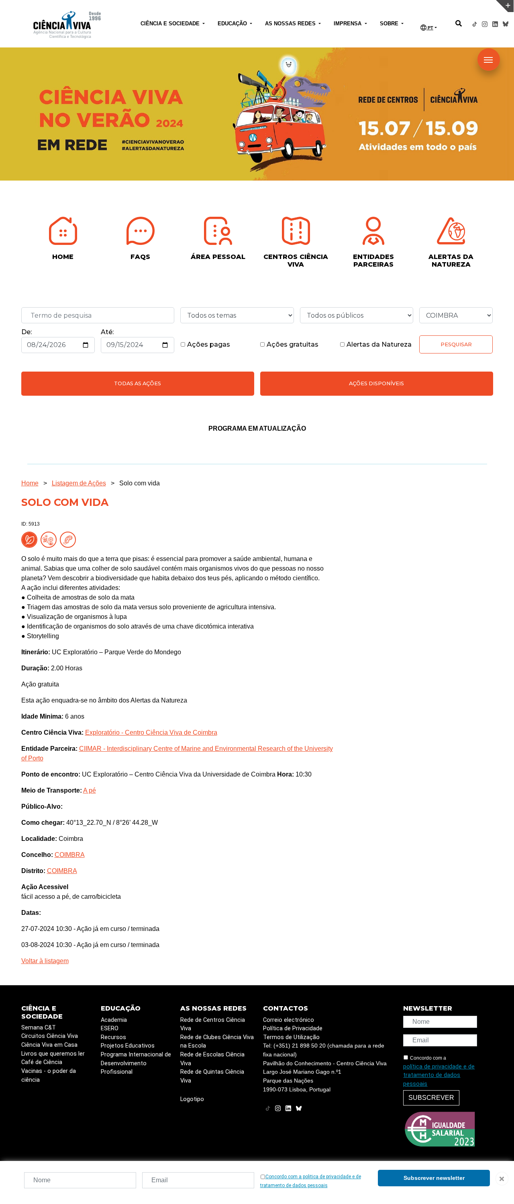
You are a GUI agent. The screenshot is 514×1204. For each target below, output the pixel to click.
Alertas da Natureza (378, 344)
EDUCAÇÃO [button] (233, 24)
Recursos (113, 1037)
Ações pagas (208, 344)
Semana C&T (38, 1027)
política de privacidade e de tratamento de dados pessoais (439, 1075)
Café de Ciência (41, 1062)
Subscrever (431, 1097)
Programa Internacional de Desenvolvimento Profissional (136, 1063)
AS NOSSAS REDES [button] (291, 24)
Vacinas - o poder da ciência (48, 1075)
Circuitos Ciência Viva (49, 1036)
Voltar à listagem (45, 960)
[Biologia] (69, 539)
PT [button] (429, 27)
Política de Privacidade (292, 1028)
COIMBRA (70, 854)
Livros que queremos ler (53, 1053)
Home (30, 483)
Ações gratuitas (291, 344)
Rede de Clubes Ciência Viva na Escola (217, 1042)
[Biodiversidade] (50, 539)
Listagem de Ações (79, 483)
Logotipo (192, 1099)
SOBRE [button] (390, 24)
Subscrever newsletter (434, 1178)
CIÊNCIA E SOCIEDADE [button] (171, 24)
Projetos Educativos (128, 1045)
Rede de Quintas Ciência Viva (212, 1076)
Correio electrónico (288, 1020)
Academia (114, 1020)
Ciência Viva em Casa (49, 1045)
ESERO (109, 1028)
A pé (89, 790)
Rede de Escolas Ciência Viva (212, 1059)
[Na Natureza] (31, 539)
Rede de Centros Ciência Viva (212, 1024)
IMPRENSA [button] (348, 24)
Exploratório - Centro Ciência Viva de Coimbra (151, 732)
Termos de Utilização (291, 1037)
